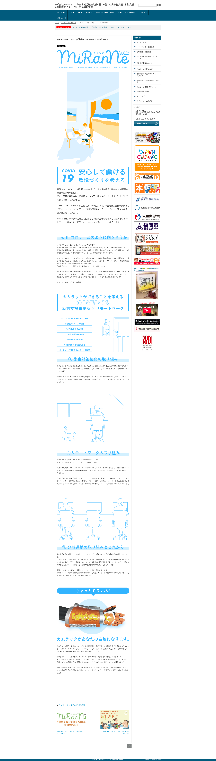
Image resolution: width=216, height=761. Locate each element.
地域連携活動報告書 (144, 52)
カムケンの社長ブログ (144, 69)
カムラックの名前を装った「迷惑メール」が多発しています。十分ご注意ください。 (102, 27)
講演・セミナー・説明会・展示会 (148, 81)
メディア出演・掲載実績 (145, 47)
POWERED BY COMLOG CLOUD (152, 759)
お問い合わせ (61, 18)
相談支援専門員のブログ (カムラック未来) (148, 75)
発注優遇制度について (144, 63)
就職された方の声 (143, 92)
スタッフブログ (142, 96)
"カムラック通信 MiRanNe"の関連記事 (72, 705)
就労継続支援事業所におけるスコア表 (148, 57)
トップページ (61, 12)
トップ (57, 23)
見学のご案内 (141, 42)
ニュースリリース (76, 12)
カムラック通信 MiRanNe (68, 23)
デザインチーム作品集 (144, 101)
